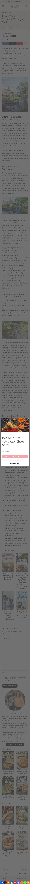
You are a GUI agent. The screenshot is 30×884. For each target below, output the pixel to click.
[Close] (27, 419)
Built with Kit (15, 463)
